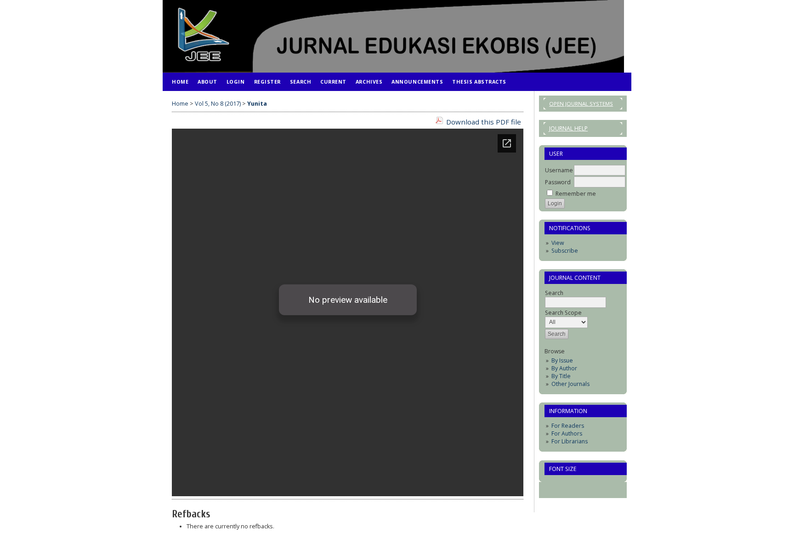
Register (267, 81)
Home (180, 81)
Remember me (576, 194)
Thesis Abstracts (479, 81)
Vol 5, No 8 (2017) (218, 104)
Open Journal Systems (581, 103)
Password (558, 182)
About (207, 81)
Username (559, 170)
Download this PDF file (483, 121)
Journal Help (568, 128)
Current (333, 81)
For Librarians (569, 441)
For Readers (567, 426)
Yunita (257, 104)
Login (236, 81)
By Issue (562, 360)
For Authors (566, 433)
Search (300, 81)
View (557, 243)
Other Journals (570, 384)
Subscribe (564, 251)
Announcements (417, 81)
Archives (369, 81)
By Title (561, 376)
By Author (564, 368)
